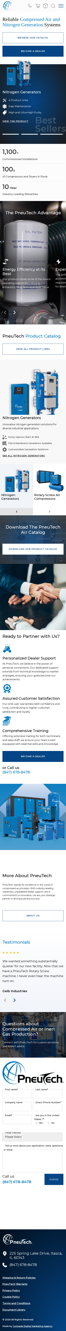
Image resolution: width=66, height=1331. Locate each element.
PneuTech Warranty (14, 1284)
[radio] (49, 1120)
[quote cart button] (45, 5)
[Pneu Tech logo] (7, 5)
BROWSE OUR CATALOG (33, 37)
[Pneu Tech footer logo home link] (17, 1239)
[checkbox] (47, 1123)
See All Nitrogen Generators (23, 455)
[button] (37, 5)
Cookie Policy (11, 1296)
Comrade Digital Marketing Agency (32, 1326)
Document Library (13, 1309)
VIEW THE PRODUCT (15, 125)
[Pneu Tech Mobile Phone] (30, 5)
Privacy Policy (11, 1290)
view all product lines (33, 349)
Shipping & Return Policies (19, 1277)
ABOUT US (33, 915)
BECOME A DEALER (33, 51)
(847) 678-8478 (16, 772)
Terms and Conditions (16, 1303)
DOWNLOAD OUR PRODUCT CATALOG (33, 549)
